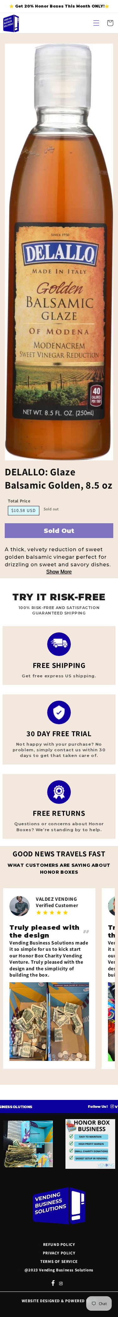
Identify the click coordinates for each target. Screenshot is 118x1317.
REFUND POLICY (59, 1244)
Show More (59, 571)
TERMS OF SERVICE (59, 1261)
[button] (96, 23)
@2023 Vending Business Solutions (59, 1270)
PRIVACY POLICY (59, 1253)
